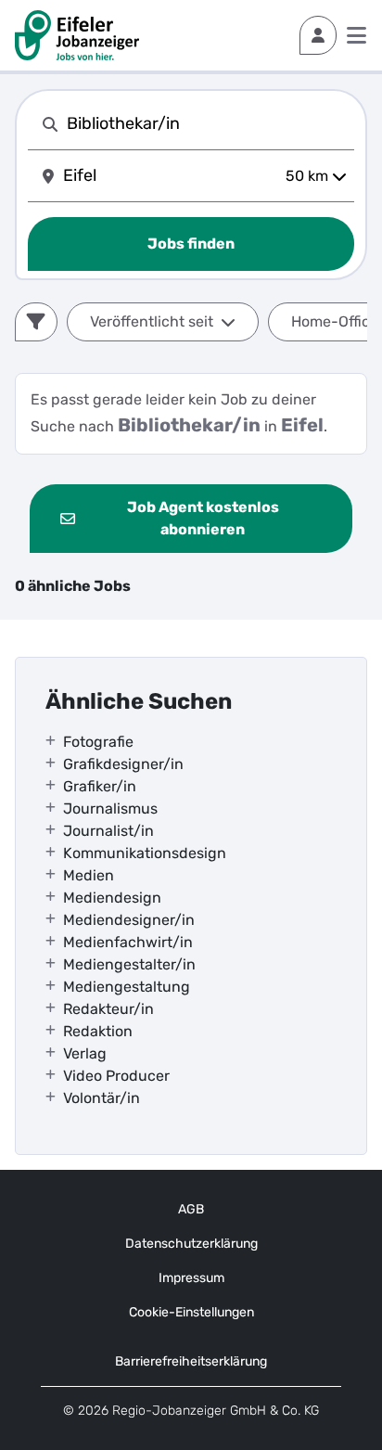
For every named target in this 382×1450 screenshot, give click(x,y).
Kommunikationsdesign (144, 853)
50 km (307, 176)
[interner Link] (77, 35)
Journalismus (110, 808)
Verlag (85, 1053)
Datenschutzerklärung (191, 1243)
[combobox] (207, 123)
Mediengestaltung (126, 986)
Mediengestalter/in (129, 964)
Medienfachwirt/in (128, 942)
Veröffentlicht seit (151, 321)
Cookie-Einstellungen (191, 1312)
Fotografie (98, 742)
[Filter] (36, 321)
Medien (88, 875)
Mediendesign (112, 897)
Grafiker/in (99, 786)
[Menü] (356, 35)
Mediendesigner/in (129, 920)
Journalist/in (108, 831)
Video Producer (116, 1075)
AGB (191, 1209)
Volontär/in (101, 1098)
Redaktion (98, 1031)
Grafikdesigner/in (123, 764)
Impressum (191, 1278)
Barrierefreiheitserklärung (191, 1361)
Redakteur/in (108, 1009)
